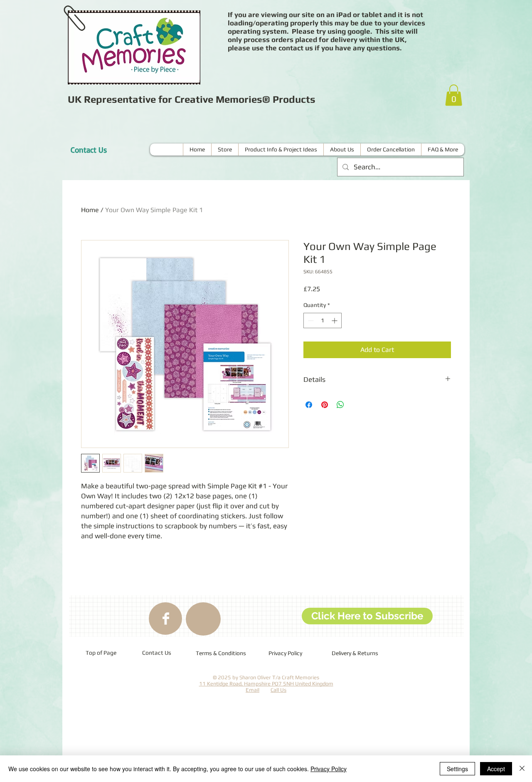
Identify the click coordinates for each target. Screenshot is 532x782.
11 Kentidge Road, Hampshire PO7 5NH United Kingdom (266, 684)
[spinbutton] (322, 320)
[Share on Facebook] (309, 405)
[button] (454, 95)
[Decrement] (310, 320)
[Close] (522, 768)
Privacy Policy (328, 769)
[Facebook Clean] (166, 618)
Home (90, 210)
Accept (496, 769)
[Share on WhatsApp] (340, 405)
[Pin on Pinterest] (325, 405)
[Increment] (335, 320)
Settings (457, 769)
